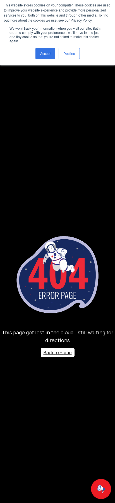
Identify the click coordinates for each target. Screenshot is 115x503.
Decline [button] (69, 53)
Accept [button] (45, 53)
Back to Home (58, 352)
